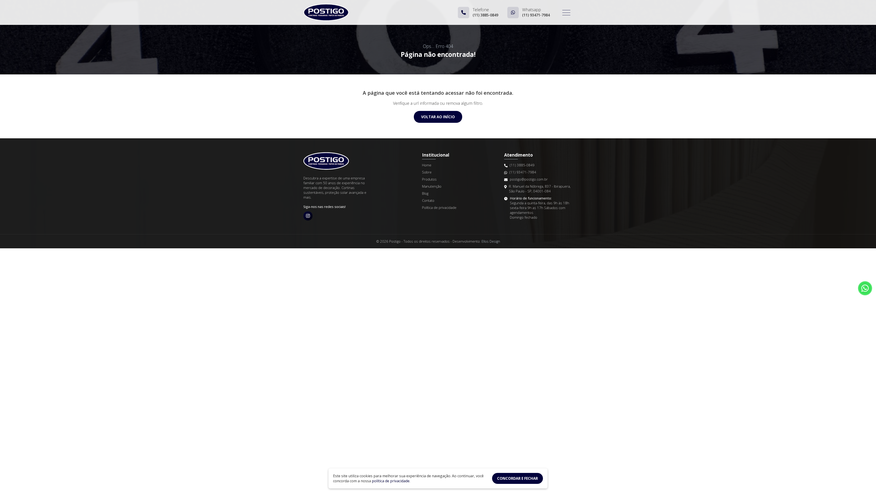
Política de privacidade (439, 207)
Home (426, 165)
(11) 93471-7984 (522, 172)
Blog (425, 193)
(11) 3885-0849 (522, 165)
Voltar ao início (438, 116)
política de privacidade (390, 480)
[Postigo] (326, 12)
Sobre (427, 172)
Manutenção (431, 186)
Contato (428, 200)
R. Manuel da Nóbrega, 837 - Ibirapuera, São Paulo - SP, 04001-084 (540, 188)
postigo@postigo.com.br (529, 179)
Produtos (429, 179)
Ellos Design (491, 241)
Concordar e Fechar (517, 478)
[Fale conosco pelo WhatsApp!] (865, 288)
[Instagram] (308, 215)
